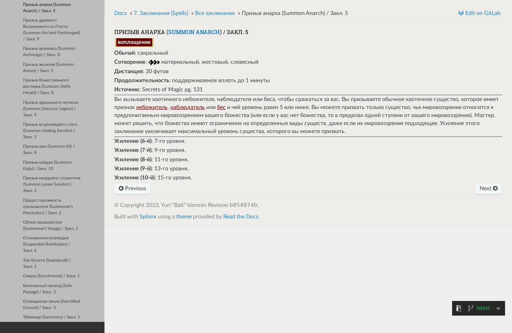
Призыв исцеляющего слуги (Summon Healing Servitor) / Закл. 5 (50, 131)
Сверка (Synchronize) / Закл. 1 (51, 276)
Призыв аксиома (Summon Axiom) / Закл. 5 (48, 68)
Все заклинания (215, 13)
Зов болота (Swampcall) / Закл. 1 (47, 263)
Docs (120, 13)
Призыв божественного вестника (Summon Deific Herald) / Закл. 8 (47, 86)
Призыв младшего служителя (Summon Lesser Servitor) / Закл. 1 (51, 184)
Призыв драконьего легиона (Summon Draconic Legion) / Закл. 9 (50, 109)
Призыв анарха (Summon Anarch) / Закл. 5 (47, 8)
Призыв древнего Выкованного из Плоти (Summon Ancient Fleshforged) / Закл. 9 (51, 29)
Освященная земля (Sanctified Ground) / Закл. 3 (51, 305)
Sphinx (148, 216)
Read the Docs (240, 216)
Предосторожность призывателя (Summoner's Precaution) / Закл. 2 (48, 207)
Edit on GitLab (482, 13)
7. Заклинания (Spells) (161, 13)
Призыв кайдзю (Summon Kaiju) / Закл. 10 (47, 166)
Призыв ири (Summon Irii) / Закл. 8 (49, 150)
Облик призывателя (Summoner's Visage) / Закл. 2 (50, 225)
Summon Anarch (194, 32)
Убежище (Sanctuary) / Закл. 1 (51, 317)
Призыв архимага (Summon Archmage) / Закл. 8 (49, 52)
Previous (135, 188)
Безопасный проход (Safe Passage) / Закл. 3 (47, 289)
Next (486, 188)
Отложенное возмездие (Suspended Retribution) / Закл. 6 (46, 244)
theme (184, 216)
